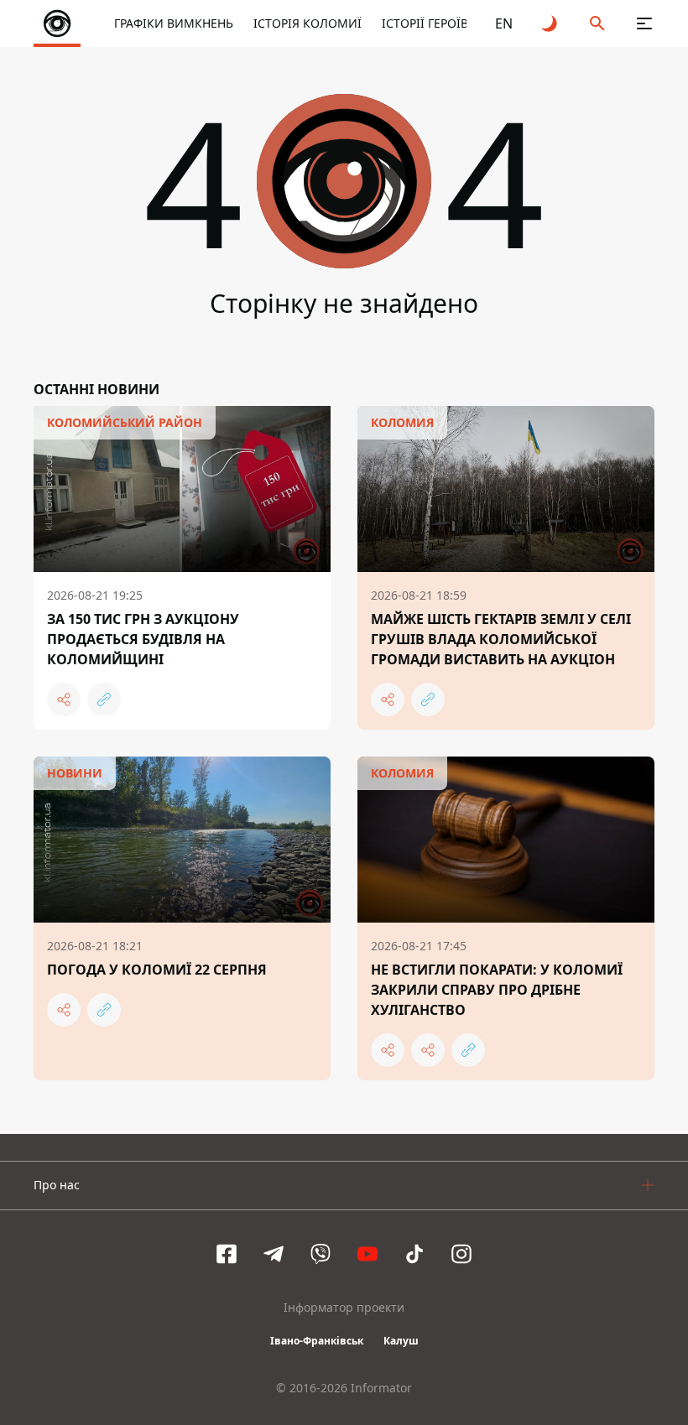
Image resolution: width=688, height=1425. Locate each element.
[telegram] (273, 1254)
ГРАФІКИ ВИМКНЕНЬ (173, 23)
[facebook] (226, 1254)
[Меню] (644, 23)
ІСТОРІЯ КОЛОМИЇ (307, 23)
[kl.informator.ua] (57, 23)
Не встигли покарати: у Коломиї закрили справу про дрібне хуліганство (497, 989)
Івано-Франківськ (316, 1341)
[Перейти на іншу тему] (550, 23)
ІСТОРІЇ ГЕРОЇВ (425, 23)
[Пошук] (597, 23)
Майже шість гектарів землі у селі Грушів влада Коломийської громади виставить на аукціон (501, 639)
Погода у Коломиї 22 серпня (157, 969)
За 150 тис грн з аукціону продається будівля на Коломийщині (143, 639)
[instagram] (461, 1254)
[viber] (320, 1254)
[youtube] (367, 1254)
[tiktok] (414, 1254)
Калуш (401, 1341)
